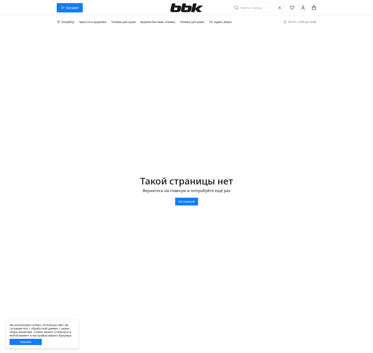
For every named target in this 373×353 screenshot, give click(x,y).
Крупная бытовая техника (157, 22)
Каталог (72, 8)
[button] (292, 7)
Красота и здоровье (92, 22)
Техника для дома (192, 22)
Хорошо (25, 342)
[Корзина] (314, 7)
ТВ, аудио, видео (220, 22)
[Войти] (303, 7)
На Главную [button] (186, 201)
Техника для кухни (123, 22)
